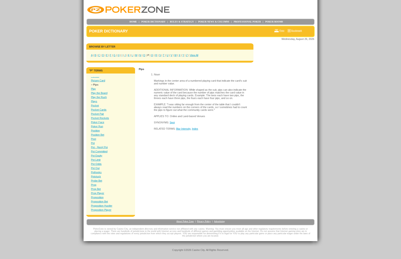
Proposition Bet (99, 201)
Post (93, 138)
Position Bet (97, 134)
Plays (94, 101)
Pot (93, 143)
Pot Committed (99, 151)
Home (133, 21)
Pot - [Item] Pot (99, 147)
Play (93, 88)
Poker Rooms (273, 21)
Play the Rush (99, 97)
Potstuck (96, 176)
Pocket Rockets (100, 118)
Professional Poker (246, 21)
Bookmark (296, 30)
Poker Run (97, 126)
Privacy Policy (204, 221)
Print (281, 30)
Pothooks (96, 172)
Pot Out (95, 168)
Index (195, 128)
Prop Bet (96, 189)
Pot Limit (95, 159)
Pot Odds (96, 164)
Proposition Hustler (101, 205)
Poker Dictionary (152, 21)
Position (95, 130)
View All (194, 55)
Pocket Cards (99, 109)
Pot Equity (96, 155)
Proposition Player (101, 209)
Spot (172, 122)
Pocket (95, 105)
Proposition (97, 197)
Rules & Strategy (180, 21)
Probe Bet (96, 180)
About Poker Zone (185, 221)
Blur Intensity (183, 128)
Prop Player (97, 193)
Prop (93, 184)
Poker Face (97, 122)
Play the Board (99, 93)
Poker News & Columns (212, 21)
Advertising (219, 221)
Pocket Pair (97, 113)
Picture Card (98, 80)
